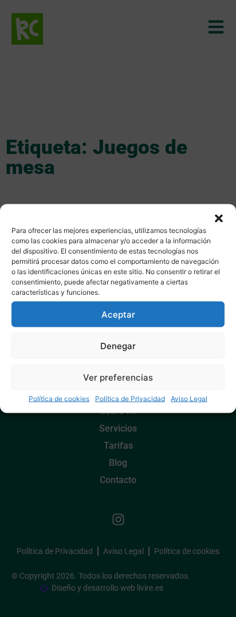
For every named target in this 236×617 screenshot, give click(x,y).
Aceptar (118, 313)
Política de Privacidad (130, 398)
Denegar (118, 345)
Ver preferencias (118, 376)
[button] (219, 218)
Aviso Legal (189, 398)
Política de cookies (59, 398)
